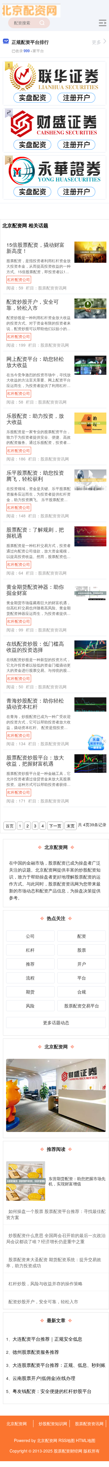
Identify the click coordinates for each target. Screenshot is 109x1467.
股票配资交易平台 (81, 1005)
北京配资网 (16, 1423)
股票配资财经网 (68, 1451)
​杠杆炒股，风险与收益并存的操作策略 (45, 1283)
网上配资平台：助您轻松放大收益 (35, 361)
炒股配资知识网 (53, 1423)
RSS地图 (66, 1440)
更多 (96, 42)
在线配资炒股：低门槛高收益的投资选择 (35, 646)
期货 (30, 992)
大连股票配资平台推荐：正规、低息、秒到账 (59, 1365)
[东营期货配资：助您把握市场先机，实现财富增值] (26, 1181)
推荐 (30, 964)
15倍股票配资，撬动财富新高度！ (35, 247)
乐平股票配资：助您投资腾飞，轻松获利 (35, 475)
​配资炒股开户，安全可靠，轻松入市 (43, 1301)
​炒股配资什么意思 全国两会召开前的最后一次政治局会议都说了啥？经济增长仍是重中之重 (56, 1238)
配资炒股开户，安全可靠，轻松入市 (32, 304)
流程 (30, 978)
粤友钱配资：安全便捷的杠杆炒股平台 (52, 1391)
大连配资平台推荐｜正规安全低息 (47, 1338)
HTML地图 (85, 1440)
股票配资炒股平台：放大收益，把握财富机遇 (35, 760)
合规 (81, 992)
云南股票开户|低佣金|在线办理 (43, 1378)
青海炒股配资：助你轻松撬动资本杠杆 (35, 703)
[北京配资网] (31, 9)
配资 (81, 936)
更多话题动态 (56, 1022)
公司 (30, 936)
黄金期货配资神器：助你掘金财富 (35, 589)
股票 (81, 950)
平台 (81, 978)
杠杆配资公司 (18, 279)
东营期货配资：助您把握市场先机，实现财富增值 (77, 1181)
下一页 (55, 826)
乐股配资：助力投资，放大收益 (35, 418)
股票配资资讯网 (89, 1423)
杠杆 (30, 950)
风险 (30, 1005)
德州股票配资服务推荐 (35, 1352)
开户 (81, 964)
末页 (71, 826)
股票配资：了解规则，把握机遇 (35, 532)
